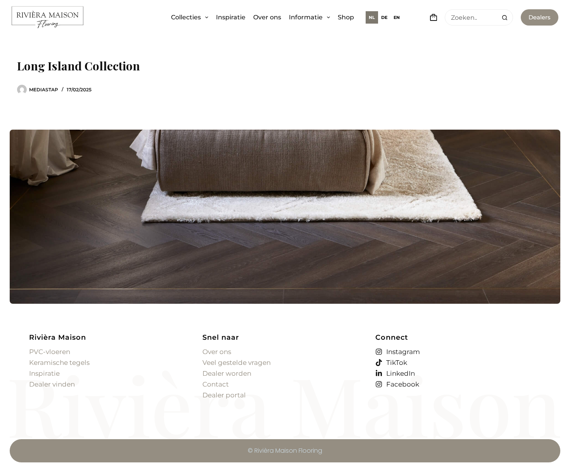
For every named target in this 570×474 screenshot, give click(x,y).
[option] (384, 17)
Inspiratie (230, 17)
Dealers (540, 17)
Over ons (267, 17)
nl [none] (372, 17)
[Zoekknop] (504, 17)
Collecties (186, 17)
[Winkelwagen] (432, 17)
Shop (346, 17)
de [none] (384, 17)
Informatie (306, 17)
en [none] (397, 17)
